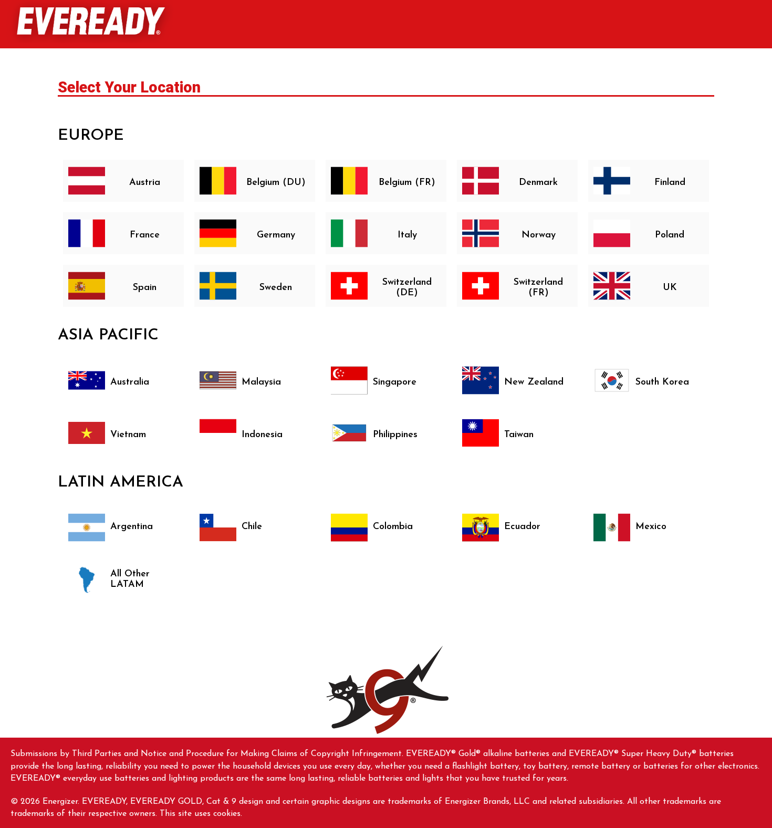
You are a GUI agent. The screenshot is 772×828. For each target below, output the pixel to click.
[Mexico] (611, 527)
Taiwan (519, 435)
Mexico (650, 527)
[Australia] (86, 380)
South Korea (662, 382)
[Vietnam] (86, 433)
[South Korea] (611, 380)
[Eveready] (89, 21)
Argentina (131, 527)
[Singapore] (349, 380)
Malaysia (261, 382)
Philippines (395, 435)
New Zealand (534, 382)
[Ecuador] (480, 527)
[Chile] (218, 527)
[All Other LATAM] (86, 580)
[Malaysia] (218, 380)
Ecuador (522, 527)
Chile (252, 527)
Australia (129, 382)
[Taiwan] (480, 433)
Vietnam (128, 435)
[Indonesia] (218, 433)
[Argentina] (86, 527)
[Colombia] (349, 527)
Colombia (393, 527)
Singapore (394, 382)
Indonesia (262, 435)
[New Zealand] (480, 380)
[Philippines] (349, 433)
